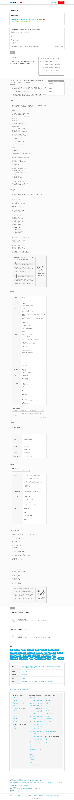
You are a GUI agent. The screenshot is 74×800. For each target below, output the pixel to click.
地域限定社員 (36, 681)
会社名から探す (48, 729)
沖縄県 (38, 738)
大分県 (38, 736)
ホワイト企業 (17, 649)
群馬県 (41, 703)
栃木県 (38, 703)
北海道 (31, 697)
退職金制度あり (32, 756)
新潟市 (34, 713)
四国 (30, 731)
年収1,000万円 (30, 649)
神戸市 (43, 724)
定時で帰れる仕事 (14, 658)
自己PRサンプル (26, 780)
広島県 (34, 728)
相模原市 (41, 710)
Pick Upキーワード (19, 785)
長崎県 (41, 734)
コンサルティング (48, 716)
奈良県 (38, 723)
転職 (11, 785)
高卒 (46, 742)
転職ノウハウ (36, 782)
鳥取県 (34, 726)
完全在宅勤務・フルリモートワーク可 (35, 749)
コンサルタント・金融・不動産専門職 (19, 708)
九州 (30, 734)
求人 (13, 785)
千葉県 (38, 705)
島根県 (38, 726)
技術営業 (12, 655)
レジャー (47, 708)
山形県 (38, 700)
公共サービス (15, 721)
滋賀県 (34, 721)
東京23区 (42, 708)
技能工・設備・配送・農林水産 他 (45, 666)
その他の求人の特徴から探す (34, 765)
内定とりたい (43, 649)
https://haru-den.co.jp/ (28, 456)
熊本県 (34, 736)
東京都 (41, 705)
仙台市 (34, 702)
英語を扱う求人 (20, 791)
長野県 (41, 711)
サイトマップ (24, 795)
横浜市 (34, 710)
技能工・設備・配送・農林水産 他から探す (30, 666)
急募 (30, 746)
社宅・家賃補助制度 (42, 681)
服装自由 (31, 757)
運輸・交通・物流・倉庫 (49, 719)
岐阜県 (34, 716)
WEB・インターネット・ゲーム (18, 711)
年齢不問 (24, 649)
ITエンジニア (15, 713)
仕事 (27, 782)
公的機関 (47, 723)
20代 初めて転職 (52, 652)
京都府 (38, 721)
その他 (47, 724)
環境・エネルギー (48, 721)
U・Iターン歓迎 (30, 681)
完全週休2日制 (32, 754)
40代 (11, 649)
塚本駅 (26, 674)
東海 (30, 716)
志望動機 (32, 780)
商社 (46, 705)
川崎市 (38, 710)
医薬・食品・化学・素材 (17, 718)
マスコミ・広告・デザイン (50, 713)
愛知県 (41, 716)
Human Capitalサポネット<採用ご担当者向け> (53, 795)
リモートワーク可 (32, 751)
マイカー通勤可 (32, 759)
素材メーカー (48, 700)
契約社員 (14, 728)
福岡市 (38, 739)
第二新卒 (49, 658)
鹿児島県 (34, 738)
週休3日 (37, 649)
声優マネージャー (36, 655)
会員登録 (61, 2)
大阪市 (26, 671)
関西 (30, 721)
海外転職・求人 (37, 788)
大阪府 (23, 671)
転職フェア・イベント (43, 782)
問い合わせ (29, 795)
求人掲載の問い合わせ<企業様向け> (38, 795)
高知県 (34, 733)
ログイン (55, 2)
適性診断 (36, 780)
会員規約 (11, 795)
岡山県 (41, 726)
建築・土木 (15, 716)
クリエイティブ (15, 710)
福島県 (41, 700)
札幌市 (34, 697)
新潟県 (34, 711)
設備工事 (23, 678)
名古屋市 (41, 719)
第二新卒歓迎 (24, 681)
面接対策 (31, 782)
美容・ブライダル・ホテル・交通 (18, 703)
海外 (30, 741)
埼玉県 (34, 705)
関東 (46, 652)
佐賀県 (38, 734)
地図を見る (26, 516)
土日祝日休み (60, 658)
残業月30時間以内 (50, 681)
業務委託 (14, 729)
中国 (30, 726)
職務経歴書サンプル (20, 780)
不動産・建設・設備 (49, 718)
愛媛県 (41, 731)
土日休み (47, 739)
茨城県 (34, 703)
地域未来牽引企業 (22, 652)
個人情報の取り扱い (17, 795)
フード (47, 711)
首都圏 (31, 705)
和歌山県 (41, 723)
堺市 (40, 724)
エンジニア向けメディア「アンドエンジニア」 (55, 782)
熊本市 (41, 739)
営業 (14, 697)
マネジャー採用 (32, 764)
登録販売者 (18, 655)
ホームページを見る (28, 509)
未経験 (54, 658)
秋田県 (34, 700)
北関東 (31, 703)
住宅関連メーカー (48, 702)
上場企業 (31, 762)
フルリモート (60, 652)
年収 (20, 782)
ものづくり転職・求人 (23, 788)
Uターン (41, 780)
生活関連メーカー (48, 703)
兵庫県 (34, 723)
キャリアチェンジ (31, 652)
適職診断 (23, 782)
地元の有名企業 (13, 652)
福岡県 (34, 734)
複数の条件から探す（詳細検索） (51, 731)
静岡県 (38, 716)
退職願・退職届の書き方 (14, 782)
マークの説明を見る (43, 417)
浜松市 (38, 719)
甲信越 (31, 711)
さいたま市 (35, 708)
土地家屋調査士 (40, 652)
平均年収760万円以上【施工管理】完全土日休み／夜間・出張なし (25, 19)
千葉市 (39, 708)
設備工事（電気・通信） (31, 667)
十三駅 (23, 674)
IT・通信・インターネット (50, 697)
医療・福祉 (15, 705)
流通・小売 (47, 710)
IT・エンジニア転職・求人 (14, 788)
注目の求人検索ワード (24, 658)
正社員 (31, 658)
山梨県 (38, 711)
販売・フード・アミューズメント (18, 702)
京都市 (34, 724)
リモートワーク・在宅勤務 (40, 658)
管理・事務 (15, 700)
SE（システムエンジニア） (54, 649)
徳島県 (34, 731)
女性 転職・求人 (31, 788)
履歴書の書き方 (12, 780)
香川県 (38, 731)
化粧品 (54, 655)
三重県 (34, 718)
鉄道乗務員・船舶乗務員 (46, 655)
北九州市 (34, 739)
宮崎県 (41, 736)
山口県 (38, 728)
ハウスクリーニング (26, 655)
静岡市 (34, 719)
